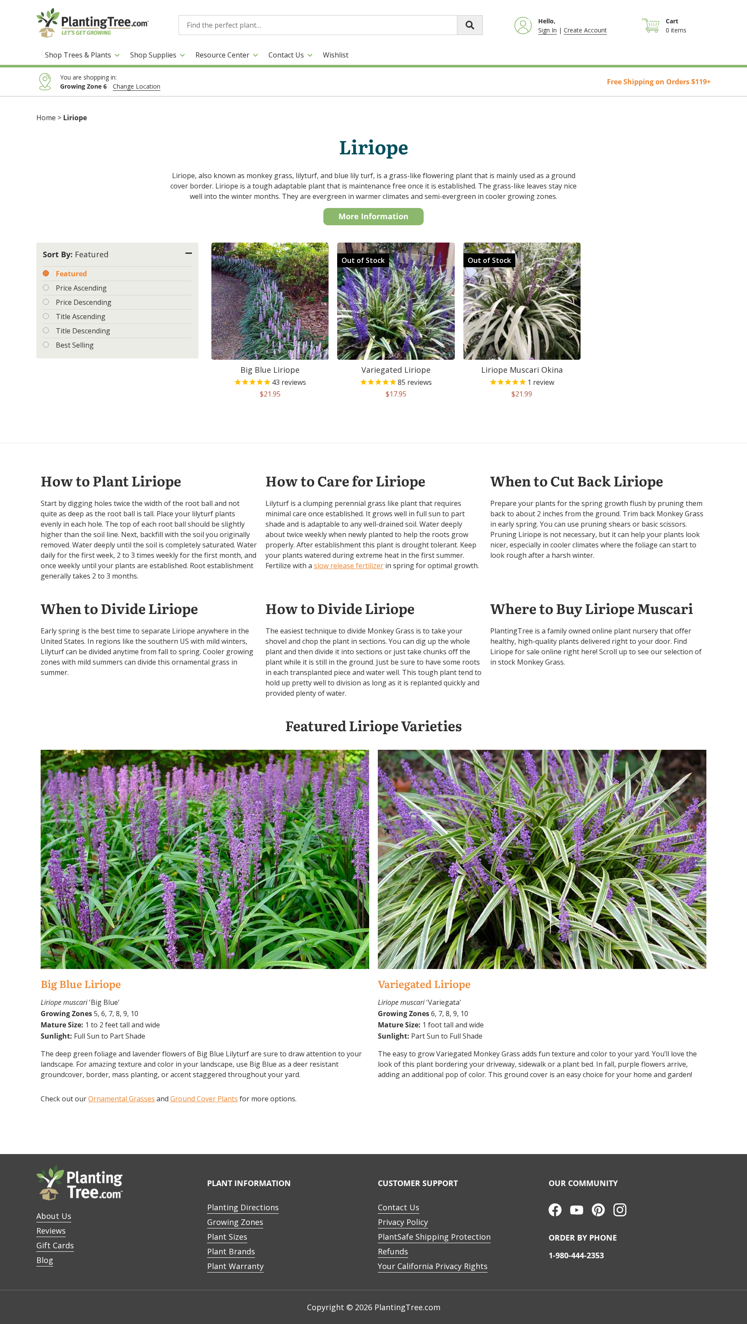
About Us (53, 1216)
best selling (75, 345)
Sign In (547, 30)
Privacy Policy (403, 1222)
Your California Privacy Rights (433, 1266)
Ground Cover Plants (204, 1098)
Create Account (585, 30)
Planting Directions (243, 1207)
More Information (373, 216)
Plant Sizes (227, 1236)
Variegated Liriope (424, 984)
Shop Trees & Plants (78, 55)
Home (46, 117)
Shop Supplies (153, 55)
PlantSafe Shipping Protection (434, 1236)
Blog (44, 1260)
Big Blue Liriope (81, 984)
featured (71, 273)
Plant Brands (231, 1251)
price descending (84, 302)
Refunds (393, 1251)
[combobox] (331, 25)
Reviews (51, 1230)
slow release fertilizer (348, 565)
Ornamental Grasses (121, 1098)
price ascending (81, 288)
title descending (83, 331)
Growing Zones (235, 1222)
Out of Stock (363, 260)
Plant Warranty (235, 1266)
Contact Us (286, 55)
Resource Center (222, 55)
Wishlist (335, 55)
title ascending (80, 316)
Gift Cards (55, 1245)
